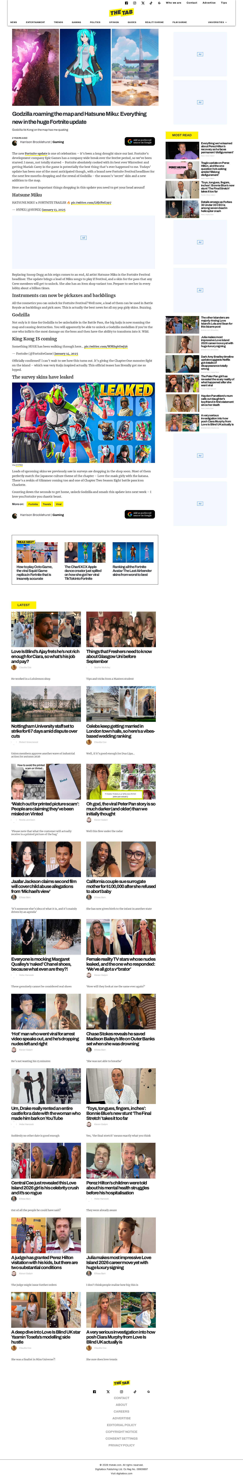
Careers (121, 1411)
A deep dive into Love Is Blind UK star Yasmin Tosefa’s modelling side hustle (45, 1337)
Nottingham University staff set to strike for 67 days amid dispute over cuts (44, 731)
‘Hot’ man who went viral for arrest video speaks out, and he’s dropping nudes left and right (45, 1038)
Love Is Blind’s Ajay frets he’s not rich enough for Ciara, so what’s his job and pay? (45, 656)
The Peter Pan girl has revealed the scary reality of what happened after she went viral (217, 381)
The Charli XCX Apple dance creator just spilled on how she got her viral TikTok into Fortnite (83, 572)
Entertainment (35, 22)
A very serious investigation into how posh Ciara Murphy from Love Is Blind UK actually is (120, 1337)
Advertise (209, 2)
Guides (132, 22)
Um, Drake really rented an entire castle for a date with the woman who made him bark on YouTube (45, 1113)
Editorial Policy (121, 1425)
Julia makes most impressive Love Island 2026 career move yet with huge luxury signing (118, 1262)
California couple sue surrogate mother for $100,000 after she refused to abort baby (121, 886)
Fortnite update (36, 153)
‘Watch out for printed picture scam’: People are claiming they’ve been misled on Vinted (45, 808)
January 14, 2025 (66, 353)
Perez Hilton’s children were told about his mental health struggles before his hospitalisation (117, 1187)
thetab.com (115, 1465)
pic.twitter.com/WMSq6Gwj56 (106, 346)
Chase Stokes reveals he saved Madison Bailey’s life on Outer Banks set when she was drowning (120, 1038)
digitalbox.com (124, 1473)
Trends (58, 22)
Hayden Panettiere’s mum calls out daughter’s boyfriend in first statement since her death (217, 400)
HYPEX (19, 465)
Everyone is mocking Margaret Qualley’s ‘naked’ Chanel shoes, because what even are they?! (41, 964)
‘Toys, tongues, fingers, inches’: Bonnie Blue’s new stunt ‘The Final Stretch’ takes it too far (118, 1113)
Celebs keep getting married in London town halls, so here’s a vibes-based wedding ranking (120, 731)
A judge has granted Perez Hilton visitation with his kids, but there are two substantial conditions (44, 1262)
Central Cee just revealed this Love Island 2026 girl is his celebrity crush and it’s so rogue (45, 1187)
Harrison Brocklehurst (35, 142)
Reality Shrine (154, 22)
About (121, 1405)
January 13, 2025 (53, 209)
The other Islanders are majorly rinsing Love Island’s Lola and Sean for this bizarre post (216, 322)
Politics (95, 22)
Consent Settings (121, 1438)
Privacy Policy (122, 1445)
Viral (59, 504)
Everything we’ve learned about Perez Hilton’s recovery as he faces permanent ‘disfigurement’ (217, 148)
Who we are (173, 2)
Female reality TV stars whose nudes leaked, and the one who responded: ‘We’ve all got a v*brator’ (120, 964)
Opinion (114, 22)
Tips (224, 2)
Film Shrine (180, 22)
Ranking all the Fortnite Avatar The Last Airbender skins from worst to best (132, 571)
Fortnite (33, 504)
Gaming (76, 22)
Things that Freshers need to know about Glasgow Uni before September (119, 656)
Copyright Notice (121, 1432)
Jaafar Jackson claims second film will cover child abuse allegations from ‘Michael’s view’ (43, 886)
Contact (192, 2)
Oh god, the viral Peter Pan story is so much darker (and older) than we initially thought (120, 808)
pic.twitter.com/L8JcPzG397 (91, 202)
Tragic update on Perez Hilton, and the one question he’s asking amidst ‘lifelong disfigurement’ (215, 168)
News (13, 22)
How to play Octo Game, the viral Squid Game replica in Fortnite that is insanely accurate (34, 572)
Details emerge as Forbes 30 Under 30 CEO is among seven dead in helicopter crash (216, 206)
